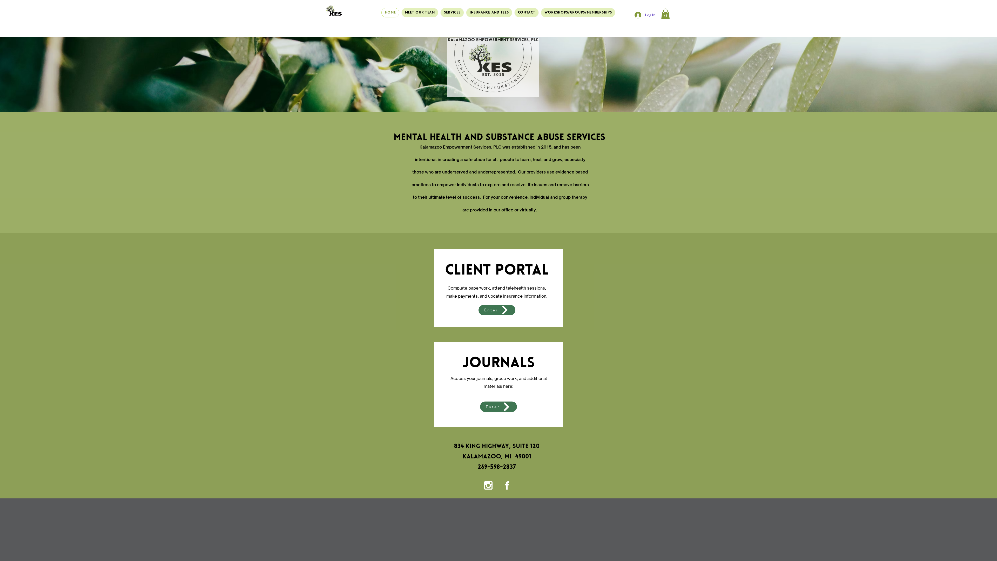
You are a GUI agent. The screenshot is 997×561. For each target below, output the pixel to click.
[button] (665, 14)
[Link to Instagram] (488, 485)
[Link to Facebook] (507, 485)
